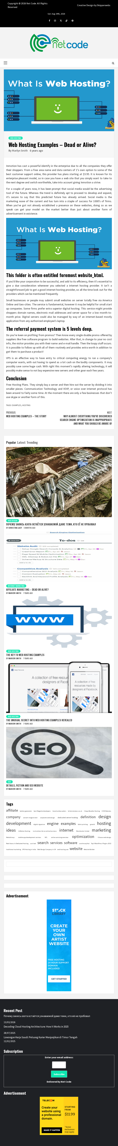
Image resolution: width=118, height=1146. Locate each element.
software (70, 843)
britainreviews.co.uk (75, 811)
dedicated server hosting (68, 817)
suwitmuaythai (84, 843)
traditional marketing (13, 849)
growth (92, 824)
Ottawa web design (104, 837)
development (18, 823)
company (13, 817)
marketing (101, 830)
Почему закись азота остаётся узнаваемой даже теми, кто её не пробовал (51, 524)
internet (66, 830)
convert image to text (30, 818)
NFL (46, 837)
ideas (11, 830)
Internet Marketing (16, 586)
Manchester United (82, 831)
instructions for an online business (45, 831)
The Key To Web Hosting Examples (25, 655)
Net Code (66, 1081)
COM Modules (106, 811)
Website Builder (89, 849)
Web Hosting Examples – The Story (26, 414)
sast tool (33, 843)
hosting (26, 405)
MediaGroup (10, 837)
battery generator (26, 811)
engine (53, 823)
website (76, 848)
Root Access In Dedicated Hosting (17, 843)
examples (16, 405)
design (104, 816)
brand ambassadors (59, 811)
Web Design (12, 520)
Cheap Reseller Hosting (92, 811)
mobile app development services (29, 837)
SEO (9, 781)
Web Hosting (15, 138)
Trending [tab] (32, 442)
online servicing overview (59, 837)
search (43, 842)
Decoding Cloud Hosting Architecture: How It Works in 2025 (36, 1026)
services (56, 842)
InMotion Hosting (24, 831)
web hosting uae (62, 849)
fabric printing (83, 824)
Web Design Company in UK (46, 849)
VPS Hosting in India (29, 849)
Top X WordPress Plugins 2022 (101, 843)
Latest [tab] (21, 442)
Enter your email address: (59, 1069)
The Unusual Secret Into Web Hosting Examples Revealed (39, 720)
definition (88, 817)
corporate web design (47, 818)
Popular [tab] (11, 442)
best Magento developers (42, 811)
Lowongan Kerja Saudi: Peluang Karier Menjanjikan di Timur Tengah (40, 1037)
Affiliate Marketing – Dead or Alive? (27, 589)
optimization (83, 836)
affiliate (12, 810)
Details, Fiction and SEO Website (24, 785)
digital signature (39, 824)
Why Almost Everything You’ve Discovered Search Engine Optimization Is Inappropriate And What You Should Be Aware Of (86, 418)
